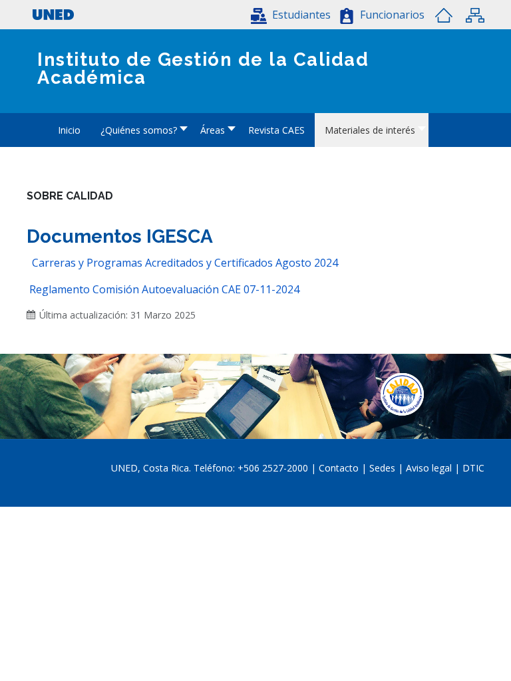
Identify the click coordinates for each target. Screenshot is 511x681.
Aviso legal (429, 468)
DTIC (473, 468)
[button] (291, 14)
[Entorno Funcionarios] (347, 16)
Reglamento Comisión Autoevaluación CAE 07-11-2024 (164, 289)
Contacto (340, 468)
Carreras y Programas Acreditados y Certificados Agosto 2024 (185, 262)
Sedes (383, 468)
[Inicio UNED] (443, 15)
